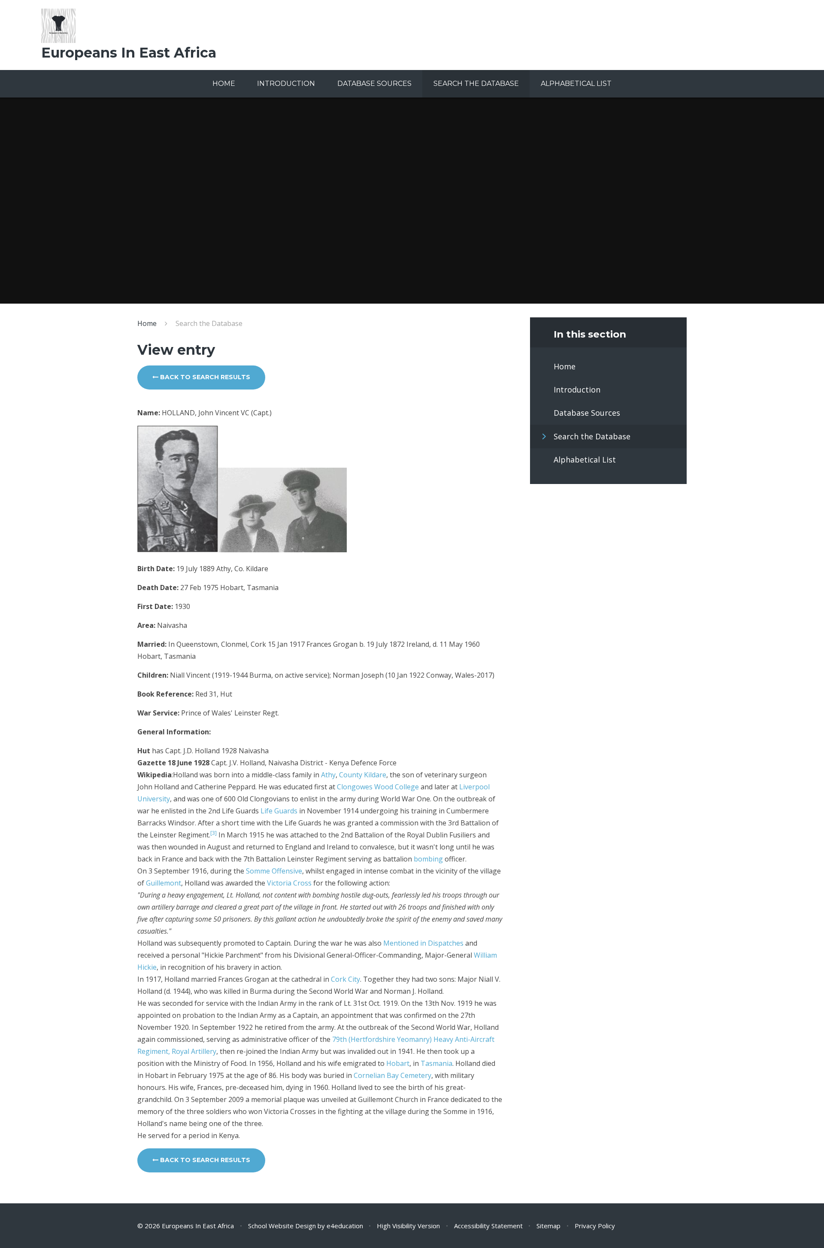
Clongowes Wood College (378, 786)
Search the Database (209, 323)
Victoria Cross (289, 883)
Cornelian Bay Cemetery (392, 1075)
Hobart (397, 1063)
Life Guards (279, 811)
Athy (328, 774)
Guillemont (163, 883)
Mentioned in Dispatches (423, 943)
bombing (428, 859)
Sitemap (548, 1225)
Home (147, 323)
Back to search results (204, 377)
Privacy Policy (595, 1225)
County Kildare (362, 774)
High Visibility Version (408, 1225)
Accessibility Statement (488, 1225)
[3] (213, 833)
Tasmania (436, 1063)
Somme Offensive (274, 871)
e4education (345, 1225)
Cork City (345, 979)
